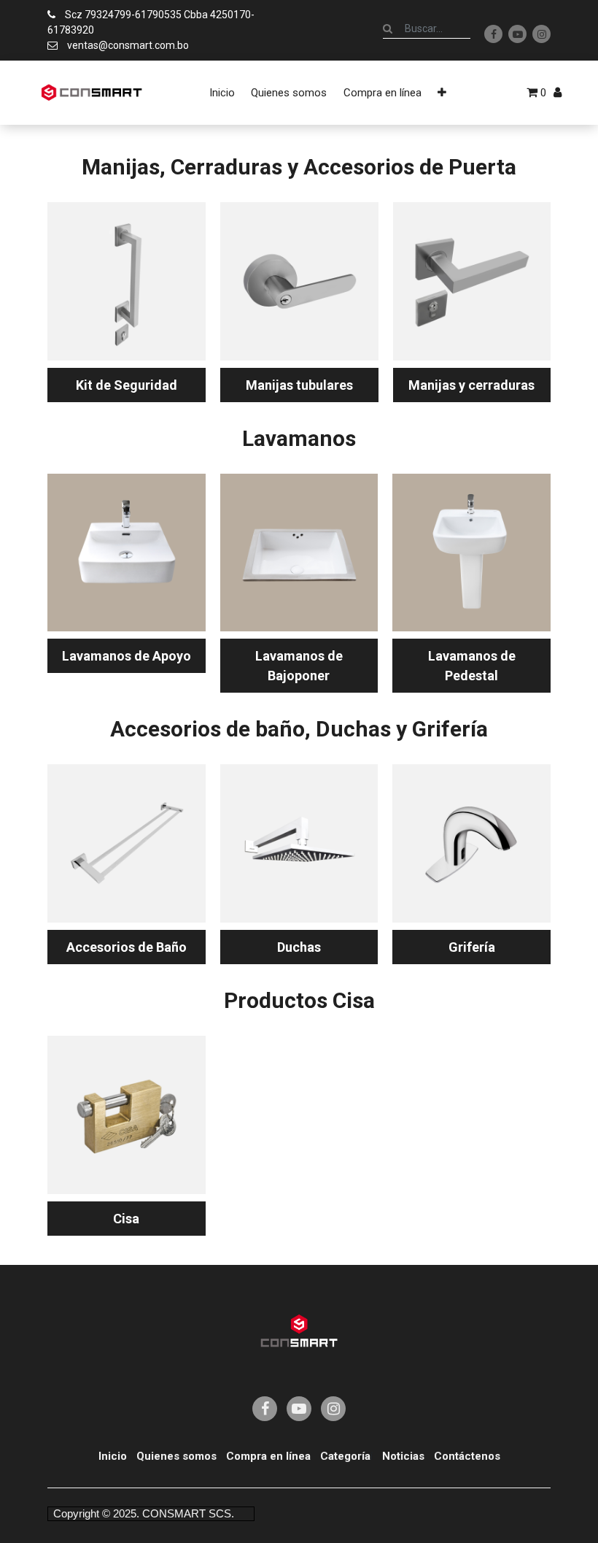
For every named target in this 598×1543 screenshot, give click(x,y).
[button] (442, 93)
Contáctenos (467, 1456)
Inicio (112, 1456)
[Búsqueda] (387, 28)
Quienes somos (176, 1456)
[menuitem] (222, 93)
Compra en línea (268, 1456)
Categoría (345, 1456)
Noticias (403, 1456)
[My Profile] (558, 92)
